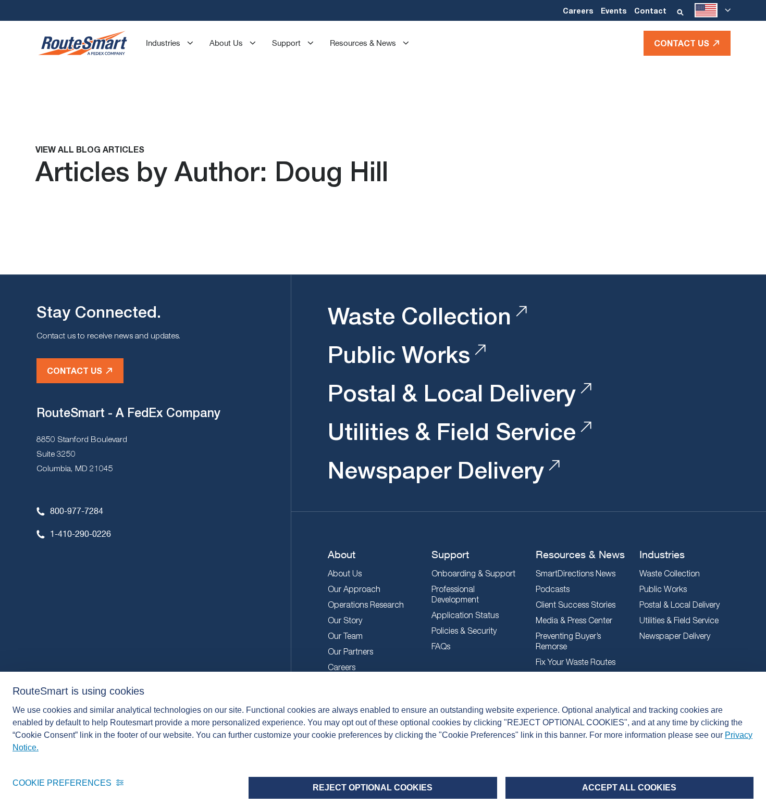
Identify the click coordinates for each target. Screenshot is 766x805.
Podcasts (553, 589)
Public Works (399, 354)
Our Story (345, 620)
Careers (578, 10)
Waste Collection (419, 316)
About (341, 554)
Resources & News (363, 42)
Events (613, 10)
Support (286, 42)
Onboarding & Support (473, 573)
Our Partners (350, 651)
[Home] (82, 43)
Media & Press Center (574, 620)
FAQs (440, 646)
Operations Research (366, 604)
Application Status (465, 615)
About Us (226, 42)
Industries (163, 42)
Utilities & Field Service (452, 431)
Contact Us (681, 43)
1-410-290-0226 (80, 533)
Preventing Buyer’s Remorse (568, 641)
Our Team (345, 635)
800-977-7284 (76, 510)
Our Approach (354, 589)
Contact (650, 10)
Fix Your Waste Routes (575, 661)
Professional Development (455, 594)
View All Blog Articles (89, 149)
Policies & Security (464, 630)
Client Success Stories (575, 604)
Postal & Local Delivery (452, 393)
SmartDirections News (575, 573)
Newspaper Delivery (436, 470)
